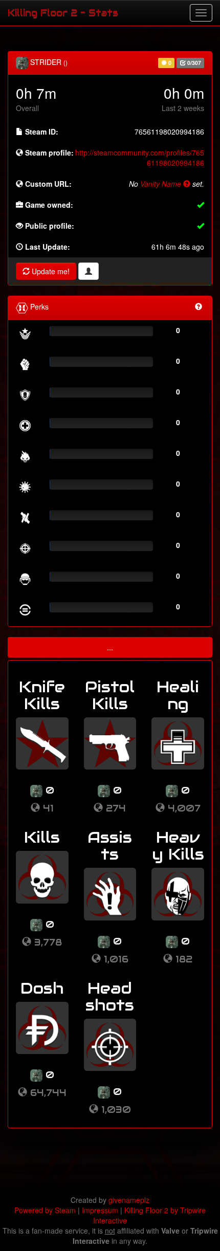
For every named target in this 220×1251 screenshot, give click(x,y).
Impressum (100, 1210)
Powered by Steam (45, 1210)
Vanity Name (161, 184)
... (110, 647)
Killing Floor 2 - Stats (63, 12)
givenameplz (128, 1200)
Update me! (50, 271)
